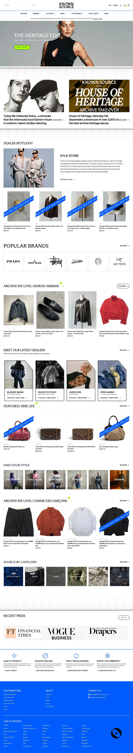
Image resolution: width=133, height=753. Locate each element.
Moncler (45, 740)
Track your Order (9, 697)
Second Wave (8, 539)
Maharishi (26, 740)
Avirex (6, 728)
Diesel (45, 731)
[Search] (34, 5)
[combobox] (20, 5)
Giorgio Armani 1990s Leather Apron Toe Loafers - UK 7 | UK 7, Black (49, 332)
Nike (24, 743)
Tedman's (46, 746)
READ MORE (123, 120)
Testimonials (50, 706)
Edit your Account (9, 703)
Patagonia (85, 743)
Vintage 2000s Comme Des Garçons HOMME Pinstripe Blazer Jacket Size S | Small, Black (112, 543)
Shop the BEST (11, 670)
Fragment (65, 734)
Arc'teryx (65, 725)
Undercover (65, 746)
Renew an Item (8, 700)
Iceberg (25, 737)
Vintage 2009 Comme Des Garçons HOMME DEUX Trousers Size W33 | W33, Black (18, 542)
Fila (44, 734)
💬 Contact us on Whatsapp (97, 697)
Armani (84, 725)
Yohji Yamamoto (86, 746)
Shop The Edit (22, 47)
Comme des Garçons (10, 731)
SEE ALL (124, 617)
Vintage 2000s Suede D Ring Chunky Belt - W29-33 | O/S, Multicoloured (113, 227)
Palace (64, 743)
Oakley (45, 743)
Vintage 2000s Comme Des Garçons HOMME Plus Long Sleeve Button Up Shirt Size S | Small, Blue (81, 543)
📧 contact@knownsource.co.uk (98, 694)
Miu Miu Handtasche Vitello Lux (14, 447)
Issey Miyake (47, 737)
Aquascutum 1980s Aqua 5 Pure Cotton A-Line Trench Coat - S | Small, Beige (81, 227)
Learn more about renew (78, 670)
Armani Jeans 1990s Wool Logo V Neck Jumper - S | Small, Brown (80, 332)
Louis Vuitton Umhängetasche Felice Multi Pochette (49, 448)
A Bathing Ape (27, 725)
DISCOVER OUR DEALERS (45, 670)
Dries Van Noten (67, 731)
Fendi (24, 734)
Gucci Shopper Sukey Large (108, 447)
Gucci (83, 734)
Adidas (6, 725)
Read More (57, 120)
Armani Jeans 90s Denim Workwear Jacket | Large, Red (18, 332)
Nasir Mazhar (8, 743)
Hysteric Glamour (9, 737)
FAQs (5, 706)
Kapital (84, 737)
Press (47, 703)
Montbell (64, 740)
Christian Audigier (67, 728)
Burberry (45, 728)
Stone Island (27, 746)
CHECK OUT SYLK (66, 179)
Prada (5, 746)
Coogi (25, 731)
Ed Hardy (84, 731)
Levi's (5, 740)
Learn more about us (107, 670)
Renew (48, 700)
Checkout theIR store (47, 398)
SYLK (5, 224)
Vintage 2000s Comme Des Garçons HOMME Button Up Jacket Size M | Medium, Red (49, 543)
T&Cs (5, 709)
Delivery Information (10, 694)
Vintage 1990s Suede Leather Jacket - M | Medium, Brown (49, 227)
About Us (49, 694)
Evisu (5, 734)
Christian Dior (86, 728)
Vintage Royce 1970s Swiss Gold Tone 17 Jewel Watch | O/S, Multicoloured (17, 227)
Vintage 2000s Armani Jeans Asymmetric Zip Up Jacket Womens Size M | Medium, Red (114, 332)
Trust (47, 697)
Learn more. (98, 18)
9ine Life (6, 444)
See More (123, 245)
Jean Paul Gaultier (67, 737)
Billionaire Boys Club (29, 728)
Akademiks (46, 725)
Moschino (85, 740)
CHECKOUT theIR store (16, 398)
